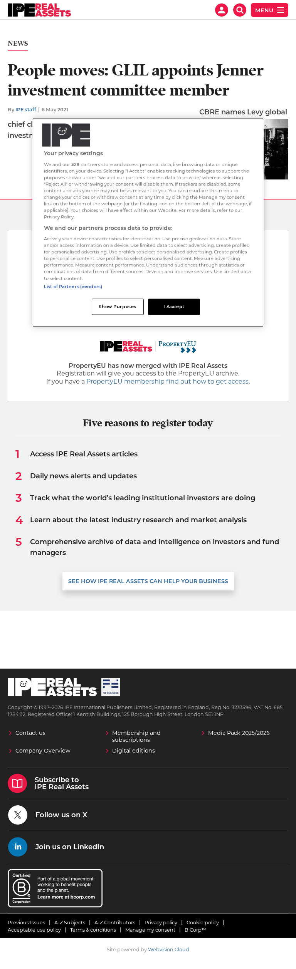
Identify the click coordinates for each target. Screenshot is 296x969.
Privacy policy (161, 922)
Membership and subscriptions (136, 736)
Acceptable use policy (34, 930)
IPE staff (25, 109)
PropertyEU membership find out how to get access (167, 381)
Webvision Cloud (168, 949)
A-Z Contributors (114, 922)
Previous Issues (26, 922)
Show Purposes (117, 306)
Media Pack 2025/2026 (239, 732)
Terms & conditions (93, 930)
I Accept (174, 306)
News (18, 44)
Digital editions (133, 750)
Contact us (30, 732)
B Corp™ (196, 930)
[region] (148, 222)
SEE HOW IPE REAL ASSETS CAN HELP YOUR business (148, 581)
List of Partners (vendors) (73, 286)
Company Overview (43, 750)
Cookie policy (203, 922)
